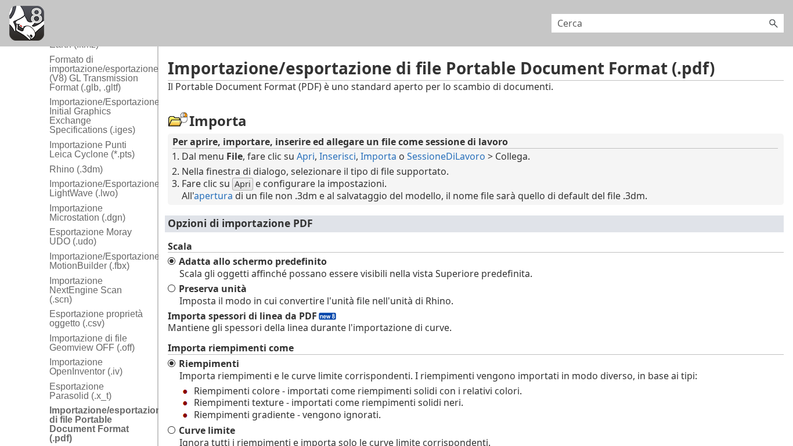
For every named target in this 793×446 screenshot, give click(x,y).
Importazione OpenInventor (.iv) (85, 366)
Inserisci (337, 156)
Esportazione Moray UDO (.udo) (90, 236)
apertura (213, 195)
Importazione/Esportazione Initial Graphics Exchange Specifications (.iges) (100, 116)
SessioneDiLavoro (446, 156)
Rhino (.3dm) (76, 169)
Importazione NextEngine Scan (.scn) (85, 290)
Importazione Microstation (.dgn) (87, 212)
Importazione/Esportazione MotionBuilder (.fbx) (100, 261)
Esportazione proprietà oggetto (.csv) (96, 318)
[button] (773, 23)
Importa (378, 156)
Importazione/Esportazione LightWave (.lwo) (100, 188)
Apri (306, 156)
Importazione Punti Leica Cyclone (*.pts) (92, 149)
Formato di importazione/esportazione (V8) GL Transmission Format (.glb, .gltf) (100, 73)
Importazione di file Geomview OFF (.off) (92, 343)
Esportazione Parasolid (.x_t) (80, 391)
